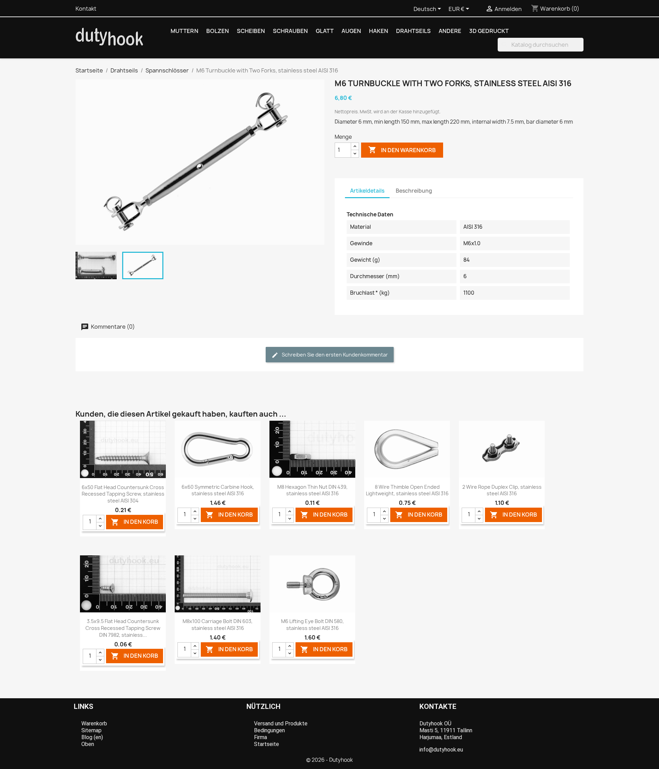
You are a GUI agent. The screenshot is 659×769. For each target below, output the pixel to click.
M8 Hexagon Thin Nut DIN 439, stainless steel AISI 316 (312, 490)
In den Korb (134, 522)
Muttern (184, 31)
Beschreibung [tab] (414, 190)
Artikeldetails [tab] (367, 190)
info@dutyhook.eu (441, 749)
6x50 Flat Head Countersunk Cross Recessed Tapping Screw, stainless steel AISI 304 (123, 494)
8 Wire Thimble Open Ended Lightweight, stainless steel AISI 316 (407, 490)
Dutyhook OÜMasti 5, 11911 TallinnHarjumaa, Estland (445, 730)
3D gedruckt (489, 31)
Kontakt (86, 8)
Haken (378, 31)
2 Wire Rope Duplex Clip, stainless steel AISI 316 (502, 490)
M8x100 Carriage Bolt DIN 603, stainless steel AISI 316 (218, 624)
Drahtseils (413, 31)
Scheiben (251, 31)
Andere (450, 31)
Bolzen (217, 31)
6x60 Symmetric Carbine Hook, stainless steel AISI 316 (218, 490)
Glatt (325, 31)
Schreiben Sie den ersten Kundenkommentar (334, 354)
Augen (351, 31)
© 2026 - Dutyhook (329, 760)
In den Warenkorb (402, 150)
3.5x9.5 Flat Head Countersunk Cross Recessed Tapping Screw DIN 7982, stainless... (122, 628)
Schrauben (290, 31)
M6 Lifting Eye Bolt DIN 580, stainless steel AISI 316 (312, 624)
